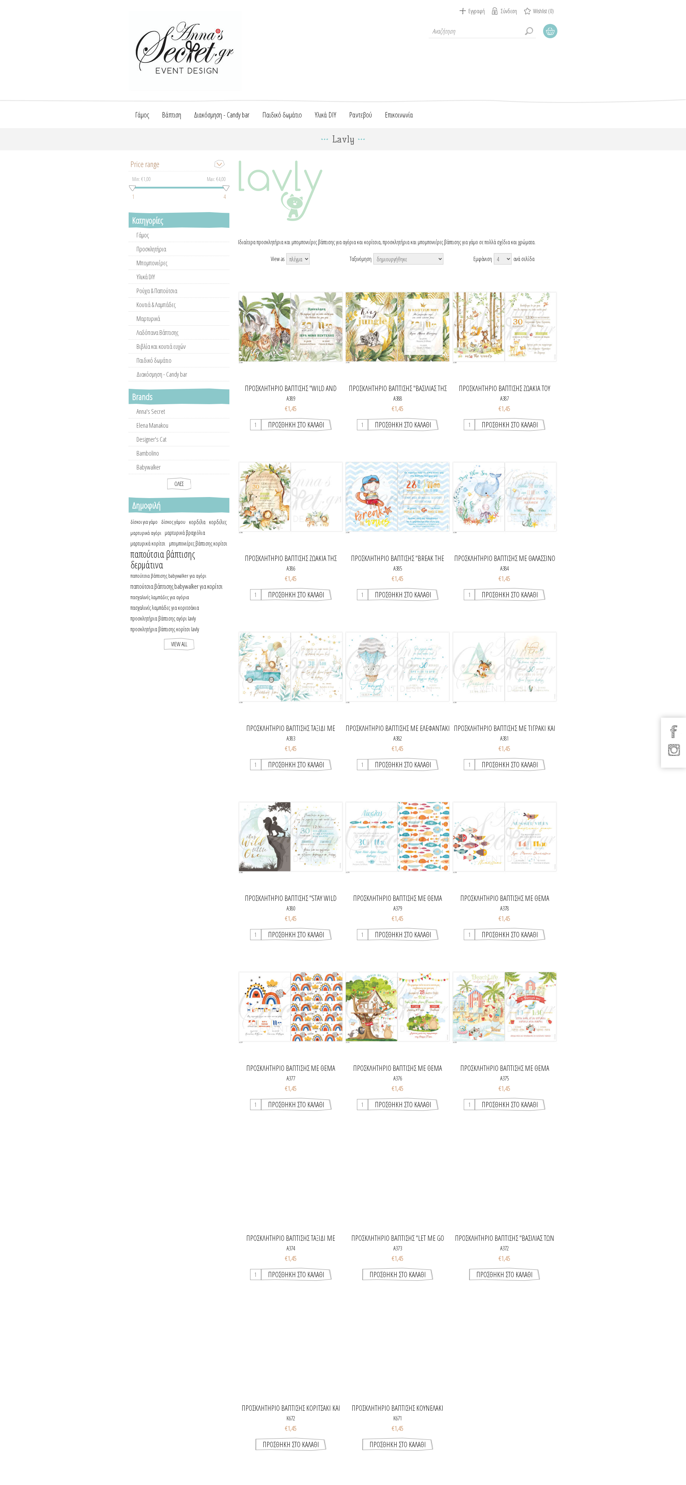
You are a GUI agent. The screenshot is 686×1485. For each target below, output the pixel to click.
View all (179, 644)
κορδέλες (218, 522)
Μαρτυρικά (148, 318)
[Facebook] (673, 731)
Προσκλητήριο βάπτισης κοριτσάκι (504, 1408)
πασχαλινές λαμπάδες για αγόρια (159, 597)
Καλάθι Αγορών (550, 31)
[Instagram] (673, 750)
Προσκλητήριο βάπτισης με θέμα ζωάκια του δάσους (397, 1068)
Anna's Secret (150, 411)
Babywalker (148, 467)
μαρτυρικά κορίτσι (147, 543)
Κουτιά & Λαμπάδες (155, 304)
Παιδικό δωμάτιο (154, 360)
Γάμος (142, 235)
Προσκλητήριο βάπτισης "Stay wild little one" (291, 898)
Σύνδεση (509, 11)
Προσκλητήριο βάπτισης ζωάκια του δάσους (504, 388)
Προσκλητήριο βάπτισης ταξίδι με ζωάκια (290, 728)
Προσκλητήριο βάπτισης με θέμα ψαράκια (397, 898)
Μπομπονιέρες (151, 263)
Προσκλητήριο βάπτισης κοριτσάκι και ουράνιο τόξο (291, 1408)
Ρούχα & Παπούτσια (156, 290)
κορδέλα (197, 522)
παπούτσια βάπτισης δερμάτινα (162, 559)
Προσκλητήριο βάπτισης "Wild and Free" (291, 388)
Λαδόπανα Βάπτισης (157, 332)
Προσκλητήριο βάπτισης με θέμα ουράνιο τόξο (290, 1068)
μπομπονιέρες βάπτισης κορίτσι (198, 543)
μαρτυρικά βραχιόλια (185, 533)
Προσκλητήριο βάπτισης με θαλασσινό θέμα (504, 558)
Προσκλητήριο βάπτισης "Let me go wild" (397, 1238)
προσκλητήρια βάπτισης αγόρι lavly (163, 618)
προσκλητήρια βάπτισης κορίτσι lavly (164, 629)
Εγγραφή (476, 11)
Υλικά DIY (145, 276)
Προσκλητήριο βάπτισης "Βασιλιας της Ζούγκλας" (398, 388)
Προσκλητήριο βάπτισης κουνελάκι (397, 1408)
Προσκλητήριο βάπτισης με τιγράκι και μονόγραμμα (504, 728)
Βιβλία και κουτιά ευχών (160, 346)
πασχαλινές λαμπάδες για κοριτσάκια (164, 608)
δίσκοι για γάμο (144, 521)
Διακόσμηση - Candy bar (161, 374)
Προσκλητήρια (151, 249)
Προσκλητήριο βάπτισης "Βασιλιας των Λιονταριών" (504, 1238)
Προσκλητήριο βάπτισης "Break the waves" (397, 558)
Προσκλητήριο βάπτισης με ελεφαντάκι (398, 728)
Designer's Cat (151, 439)
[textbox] (482, 31)
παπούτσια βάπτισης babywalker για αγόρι (168, 575)
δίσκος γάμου (173, 521)
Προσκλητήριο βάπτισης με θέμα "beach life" (504, 1068)
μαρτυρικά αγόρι (145, 532)
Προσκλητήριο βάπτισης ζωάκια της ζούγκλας (291, 558)
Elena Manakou (152, 425)
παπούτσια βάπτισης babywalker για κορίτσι (176, 586)
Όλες (179, 484)
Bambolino (147, 453)
